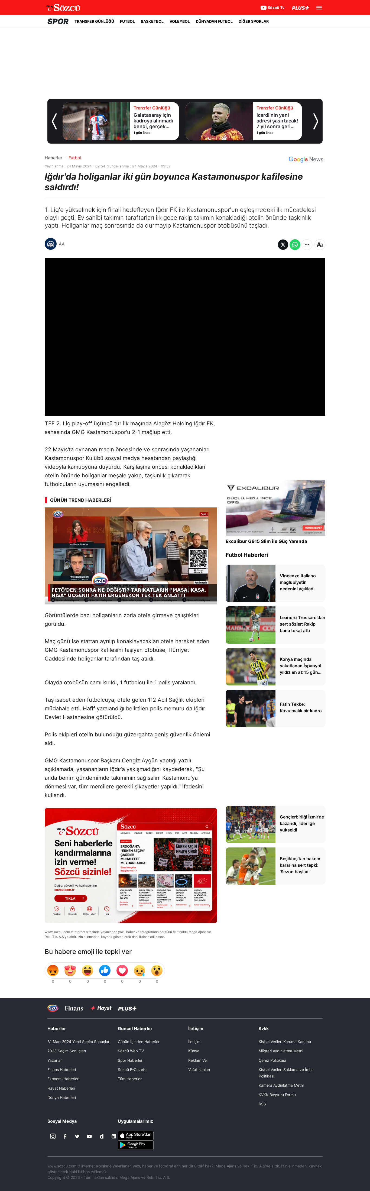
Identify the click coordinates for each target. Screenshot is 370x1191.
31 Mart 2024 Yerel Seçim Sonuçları (78, 1041)
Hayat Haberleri (61, 1088)
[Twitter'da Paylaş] (283, 244)
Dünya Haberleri (61, 1097)
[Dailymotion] (101, 1136)
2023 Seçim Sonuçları (66, 1050)
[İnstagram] (52, 1136)
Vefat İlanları (199, 1069)
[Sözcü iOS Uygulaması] (136, 1135)
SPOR (58, 21)
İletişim (194, 1041)
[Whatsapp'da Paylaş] (295, 244)
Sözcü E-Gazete (132, 1069)
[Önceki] (54, 121)
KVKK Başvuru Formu (277, 1094)
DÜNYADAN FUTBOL (214, 21)
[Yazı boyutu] (319, 244)
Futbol (75, 158)
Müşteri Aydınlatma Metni (281, 1050)
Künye (193, 1050)
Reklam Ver (198, 1060)
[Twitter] (77, 1136)
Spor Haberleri (130, 1060)
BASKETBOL (152, 21)
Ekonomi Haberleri (63, 1078)
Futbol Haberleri (247, 555)
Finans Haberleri (61, 1069)
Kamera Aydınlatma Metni (281, 1085)
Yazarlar (54, 1060)
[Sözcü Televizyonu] (53, 1008)
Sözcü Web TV (131, 1050)
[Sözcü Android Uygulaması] (136, 1144)
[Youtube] (89, 1136)
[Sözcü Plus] (127, 1008)
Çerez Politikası (272, 1060)
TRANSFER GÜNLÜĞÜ (94, 21)
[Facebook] (65, 1136)
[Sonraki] (315, 121)
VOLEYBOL (180, 21)
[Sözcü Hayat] (101, 1008)
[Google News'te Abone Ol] (306, 160)
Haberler (53, 158)
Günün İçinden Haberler (139, 1041)
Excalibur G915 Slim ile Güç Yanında (266, 541)
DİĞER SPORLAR (254, 21)
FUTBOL (127, 21)
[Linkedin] (113, 1136)
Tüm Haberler (130, 1078)
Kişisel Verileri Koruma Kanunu (285, 1041)
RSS (262, 1104)
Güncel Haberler (135, 1028)
